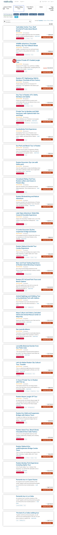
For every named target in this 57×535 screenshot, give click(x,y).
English (22, 1)
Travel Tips (44, 1)
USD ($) (16, 1)
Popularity (40, 20)
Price (48, 20)
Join (49, 1)
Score (45, 20)
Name (52, 20)
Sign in (52, 1)
